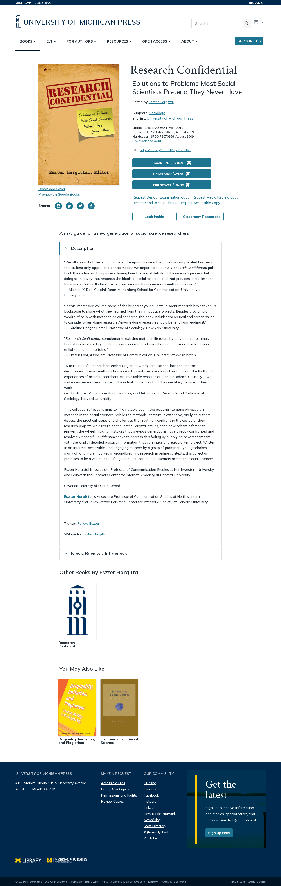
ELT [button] (50, 41)
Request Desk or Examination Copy (160, 197)
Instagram (151, 801)
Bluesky (150, 783)
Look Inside (154, 216)
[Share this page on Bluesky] (80, 205)
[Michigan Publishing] (69, 860)
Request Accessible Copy (199, 202)
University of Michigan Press (170, 118)
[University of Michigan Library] (31, 860)
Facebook (151, 795)
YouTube (150, 838)
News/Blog (152, 820)
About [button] (188, 41)
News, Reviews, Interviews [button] (99, 553)
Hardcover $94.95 (171, 184)
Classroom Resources (201, 216)
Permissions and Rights (119, 795)
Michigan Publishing (33, 3)
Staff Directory (155, 826)
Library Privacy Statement (167, 882)
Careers (150, 789)
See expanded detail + (148, 141)
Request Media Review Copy (215, 197)
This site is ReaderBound (248, 882)
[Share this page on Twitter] (69, 205)
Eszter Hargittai (161, 102)
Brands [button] (256, 3)
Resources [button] (118, 41)
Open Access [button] (155, 41)
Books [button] (26, 41)
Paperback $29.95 (172, 173)
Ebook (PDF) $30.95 (172, 162)
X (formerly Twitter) (159, 832)
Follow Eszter (88, 523)
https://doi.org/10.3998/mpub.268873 (165, 150)
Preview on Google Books (59, 194)
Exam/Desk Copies (115, 789)
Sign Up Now (219, 833)
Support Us (249, 41)
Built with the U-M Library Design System (115, 882)
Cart (259, 22)
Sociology (157, 113)
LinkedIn (150, 807)
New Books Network (160, 814)
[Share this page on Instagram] (58, 205)
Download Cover (51, 189)
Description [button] (83, 248)
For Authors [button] (80, 41)
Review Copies (112, 801)
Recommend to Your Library (154, 202)
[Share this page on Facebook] (91, 205)
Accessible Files (113, 783)
